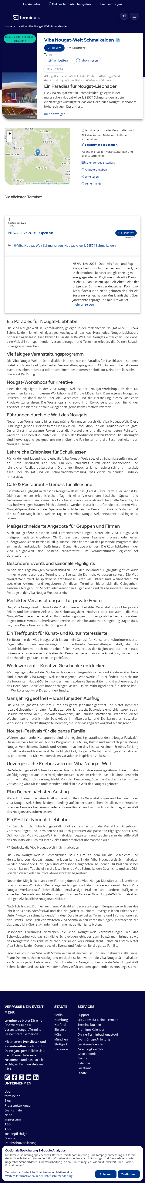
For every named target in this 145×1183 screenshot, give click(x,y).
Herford (60, 1025)
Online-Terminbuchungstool (72, 4)
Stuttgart (60, 1044)
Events (82, 1058)
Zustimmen (128, 1174)
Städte (82, 1073)
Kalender (84, 1063)
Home (8, 26)
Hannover (61, 1049)
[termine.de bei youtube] (29, 1078)
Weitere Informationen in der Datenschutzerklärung (38, 1176)
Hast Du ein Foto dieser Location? (20, 38)
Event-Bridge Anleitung (94, 1039)
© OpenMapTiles (38, 183)
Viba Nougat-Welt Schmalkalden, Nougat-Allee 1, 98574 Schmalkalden (66, 245)
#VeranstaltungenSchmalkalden (64, 80)
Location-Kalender (91, 1044)
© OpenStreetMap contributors (57, 183)
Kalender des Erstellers (100, 162)
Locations (84, 1068)
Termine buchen (89, 1025)
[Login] (124, 16)
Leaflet (27, 183)
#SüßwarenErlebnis (98, 80)
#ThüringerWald (109, 76)
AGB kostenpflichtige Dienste (16, 1133)
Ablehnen (106, 1174)
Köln (57, 1034)
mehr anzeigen (83, 304)
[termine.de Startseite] (27, 15)
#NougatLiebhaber (56, 76)
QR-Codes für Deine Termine (98, 1020)
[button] (37, 153)
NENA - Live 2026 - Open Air (30, 233)
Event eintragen (111, 4)
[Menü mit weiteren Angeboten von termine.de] (134, 16)
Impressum (13, 1119)
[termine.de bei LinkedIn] (36, 1078)
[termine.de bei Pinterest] (22, 1078)
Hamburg (61, 1020)
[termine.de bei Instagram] (8, 1078)
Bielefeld (60, 1029)
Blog (8, 1100)
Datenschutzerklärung (20, 1143)
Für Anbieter (31, 4)
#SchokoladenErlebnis (83, 76)
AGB (8, 1124)
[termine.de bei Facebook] (15, 1078)
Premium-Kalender (91, 1029)
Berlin (58, 1015)
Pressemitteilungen (18, 1105)
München (61, 1039)
